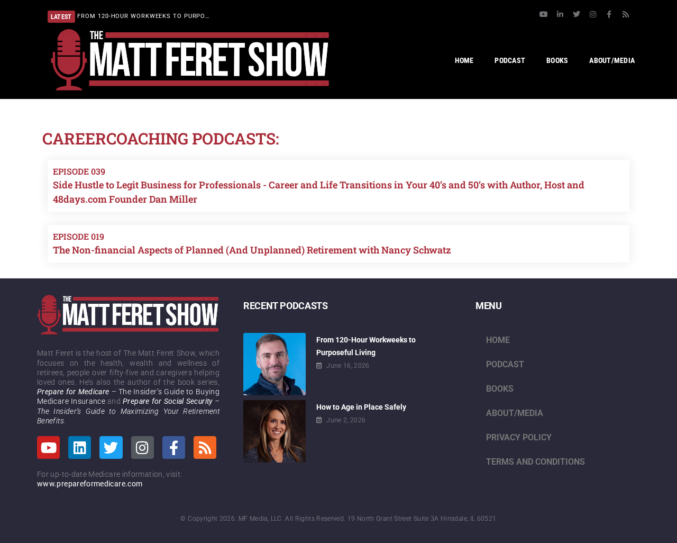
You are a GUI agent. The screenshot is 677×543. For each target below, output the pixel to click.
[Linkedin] (79, 447)
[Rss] (625, 14)
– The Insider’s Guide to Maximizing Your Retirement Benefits (128, 410)
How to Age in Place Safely (361, 407)
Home (498, 340)
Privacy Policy (519, 437)
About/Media (514, 413)
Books (500, 389)
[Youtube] (543, 14)
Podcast (505, 364)
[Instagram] (593, 14)
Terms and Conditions (535, 462)
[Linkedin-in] (560, 14)
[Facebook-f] (609, 14)
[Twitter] (576, 14)
